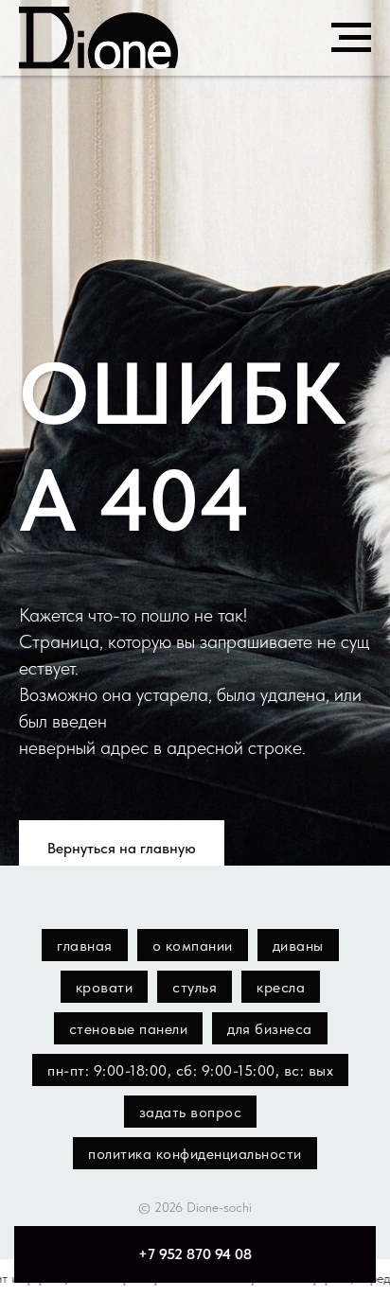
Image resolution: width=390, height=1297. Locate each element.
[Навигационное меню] (351, 38)
